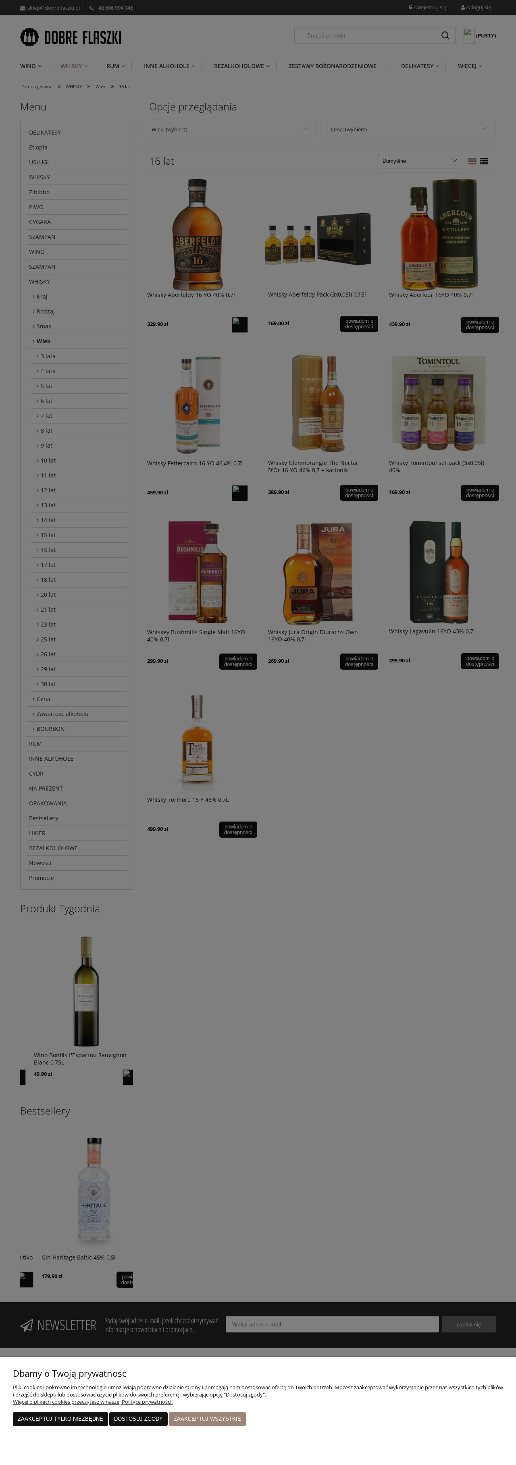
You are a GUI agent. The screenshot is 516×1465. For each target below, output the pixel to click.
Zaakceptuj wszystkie (207, 1419)
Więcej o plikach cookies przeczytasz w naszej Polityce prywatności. (93, 1401)
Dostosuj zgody (138, 1419)
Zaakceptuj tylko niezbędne (60, 1419)
